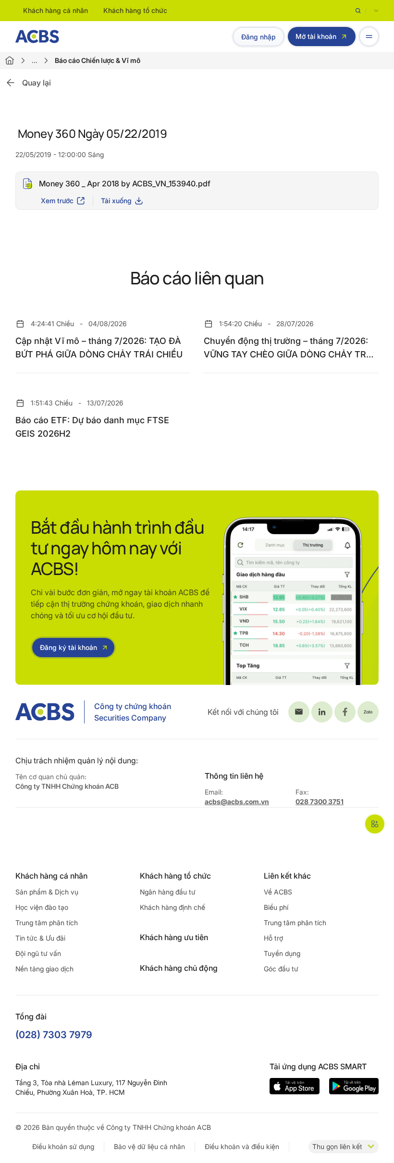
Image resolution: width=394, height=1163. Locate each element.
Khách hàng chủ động (179, 968)
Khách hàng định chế (172, 907)
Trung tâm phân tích (46, 922)
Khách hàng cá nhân (55, 10)
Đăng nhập (258, 37)
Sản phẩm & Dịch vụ (46, 892)
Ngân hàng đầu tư (168, 892)
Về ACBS (278, 892)
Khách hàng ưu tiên (174, 937)
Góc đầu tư (281, 969)
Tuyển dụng (282, 953)
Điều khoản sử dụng (63, 1146)
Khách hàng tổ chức (135, 10)
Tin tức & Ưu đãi (40, 938)
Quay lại (36, 82)
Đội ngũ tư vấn (38, 953)
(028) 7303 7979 (53, 1035)
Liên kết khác (287, 876)
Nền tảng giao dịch (44, 969)
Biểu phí (276, 907)
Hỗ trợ (273, 938)
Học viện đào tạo (41, 907)
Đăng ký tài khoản (68, 647)
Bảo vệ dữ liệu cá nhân (149, 1146)
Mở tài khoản (316, 36)
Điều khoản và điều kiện (242, 1146)
